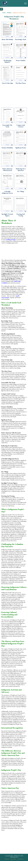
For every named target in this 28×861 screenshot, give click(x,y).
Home (4, 12)
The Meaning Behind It (7, 61)
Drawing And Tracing (21, 215)
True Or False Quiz (7, 83)
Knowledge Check (20, 39)
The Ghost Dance (20, 83)
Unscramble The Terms (7, 126)
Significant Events (20, 148)
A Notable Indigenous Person (7, 192)
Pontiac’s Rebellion (7, 148)
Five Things (20, 191)
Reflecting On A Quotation (20, 169)
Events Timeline (20, 60)
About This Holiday (7, 39)
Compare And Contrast (20, 126)
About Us (7, 859)
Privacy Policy (13, 859)
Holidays (9, 12)
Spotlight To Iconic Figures (7, 215)
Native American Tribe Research (7, 169)
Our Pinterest (20, 859)
